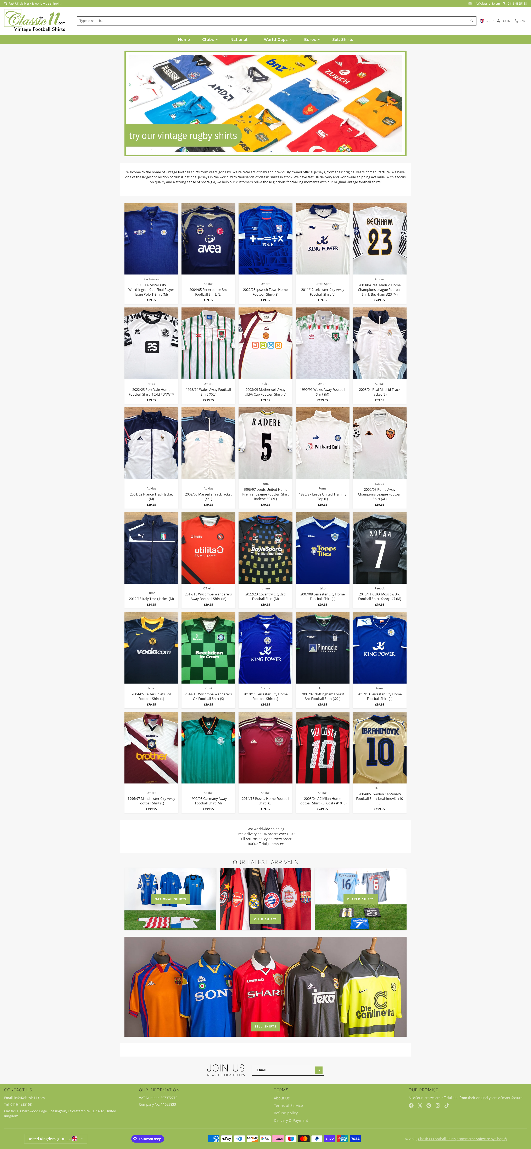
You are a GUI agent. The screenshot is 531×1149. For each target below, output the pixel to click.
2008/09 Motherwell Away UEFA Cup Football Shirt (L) (265, 355)
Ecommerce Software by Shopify (482, 1139)
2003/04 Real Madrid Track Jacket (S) (380, 355)
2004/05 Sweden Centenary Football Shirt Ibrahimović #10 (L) (380, 762)
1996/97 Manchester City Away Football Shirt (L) (151, 762)
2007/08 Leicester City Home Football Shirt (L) (323, 560)
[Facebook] (411, 1105)
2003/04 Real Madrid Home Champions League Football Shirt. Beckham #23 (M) (380, 253)
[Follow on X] (420, 1105)
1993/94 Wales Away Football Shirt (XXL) (208, 355)
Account (503, 21)
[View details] (170, 899)
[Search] (472, 21)
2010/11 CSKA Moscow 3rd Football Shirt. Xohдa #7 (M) (380, 560)
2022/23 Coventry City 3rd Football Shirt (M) (265, 560)
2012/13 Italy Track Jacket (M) (151, 560)
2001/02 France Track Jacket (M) (151, 458)
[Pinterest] (428, 1105)
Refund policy (286, 1112)
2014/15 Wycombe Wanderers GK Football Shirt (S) (208, 660)
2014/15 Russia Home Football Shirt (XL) (265, 762)
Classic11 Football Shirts (437, 1139)
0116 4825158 (517, 3)
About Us (282, 1098)
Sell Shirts (265, 1026)
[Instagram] (438, 1105)
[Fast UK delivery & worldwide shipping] (33, 3)
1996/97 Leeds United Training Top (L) (323, 458)
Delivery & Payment (291, 1120)
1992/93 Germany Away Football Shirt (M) (208, 762)
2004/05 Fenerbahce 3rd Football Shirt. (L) (208, 253)
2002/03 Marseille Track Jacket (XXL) (208, 458)
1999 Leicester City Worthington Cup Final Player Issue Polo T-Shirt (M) (151, 253)
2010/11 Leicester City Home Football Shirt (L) (265, 660)
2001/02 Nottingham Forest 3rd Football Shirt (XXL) (323, 660)
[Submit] (319, 1070)
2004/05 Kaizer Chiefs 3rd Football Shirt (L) (151, 660)
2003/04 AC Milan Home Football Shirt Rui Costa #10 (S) (323, 762)
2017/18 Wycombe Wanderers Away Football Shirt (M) (208, 560)
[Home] (35, 21)
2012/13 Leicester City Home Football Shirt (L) (380, 660)
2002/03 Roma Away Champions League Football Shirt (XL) (380, 458)
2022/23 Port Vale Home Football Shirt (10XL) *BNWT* (151, 355)
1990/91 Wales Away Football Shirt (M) (323, 355)
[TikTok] (447, 1105)
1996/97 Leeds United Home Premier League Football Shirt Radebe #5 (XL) (265, 458)
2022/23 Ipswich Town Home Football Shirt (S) (265, 253)
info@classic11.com (486, 3)
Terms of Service (288, 1105)
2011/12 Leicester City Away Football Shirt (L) (323, 253)
